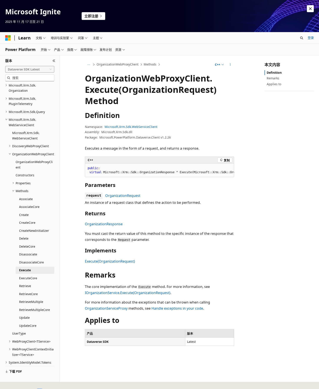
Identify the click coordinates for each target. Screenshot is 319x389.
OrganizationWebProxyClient (117, 64)
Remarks (273, 78)
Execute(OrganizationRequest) (110, 261)
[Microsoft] (8, 38)
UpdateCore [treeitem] (27, 326)
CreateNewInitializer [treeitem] (34, 231)
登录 (311, 38)
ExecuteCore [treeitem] (28, 278)
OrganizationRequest (122, 195)
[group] (159, 170)
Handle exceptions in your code (177, 308)
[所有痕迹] (88, 64)
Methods (150, 64)
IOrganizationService (102, 292)
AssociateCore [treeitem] (29, 207)
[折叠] (54, 60)
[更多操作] (230, 64)
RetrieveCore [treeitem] (28, 294)
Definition (274, 72)
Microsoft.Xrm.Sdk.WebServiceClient (131, 127)
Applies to (274, 84)
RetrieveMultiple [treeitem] (31, 302)
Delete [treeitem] (23, 238)
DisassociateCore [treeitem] (31, 262)
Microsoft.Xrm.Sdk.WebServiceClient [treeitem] (25, 135)
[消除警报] (310, 8)
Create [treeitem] (24, 215)
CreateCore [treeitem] (27, 223)
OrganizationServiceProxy (106, 308)
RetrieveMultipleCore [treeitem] (34, 310)
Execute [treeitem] (25, 270)
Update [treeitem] (24, 317)
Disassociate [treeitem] (28, 254)
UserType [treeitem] (19, 333)
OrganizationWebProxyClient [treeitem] (34, 164)
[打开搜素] (301, 38)
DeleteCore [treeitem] (27, 246)
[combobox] (29, 69)
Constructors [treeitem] (25, 175)
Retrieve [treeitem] (25, 286)
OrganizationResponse (104, 224)
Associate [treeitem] (26, 199)
